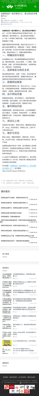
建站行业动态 (31, 377)
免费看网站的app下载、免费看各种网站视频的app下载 (17, 236)
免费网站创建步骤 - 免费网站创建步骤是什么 (14, 203)
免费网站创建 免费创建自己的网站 (11, 213)
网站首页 (5, 377)
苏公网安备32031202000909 (29, 382)
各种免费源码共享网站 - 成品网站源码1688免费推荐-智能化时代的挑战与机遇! (24, 309)
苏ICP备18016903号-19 (11, 382)
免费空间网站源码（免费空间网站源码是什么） (15, 230)
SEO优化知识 (22, 377)
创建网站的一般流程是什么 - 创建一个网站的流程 (20, 183)
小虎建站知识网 (17, 9)
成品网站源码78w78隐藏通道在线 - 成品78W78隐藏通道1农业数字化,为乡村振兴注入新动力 (24, 292)
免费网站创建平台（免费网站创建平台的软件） (15, 208)
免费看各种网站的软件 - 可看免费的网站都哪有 (15, 241)
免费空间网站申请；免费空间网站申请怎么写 (14, 225)
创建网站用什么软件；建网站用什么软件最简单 (19, 180)
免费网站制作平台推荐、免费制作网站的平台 (14, 197)
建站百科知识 (13, 377)
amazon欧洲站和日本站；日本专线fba (24, 341)
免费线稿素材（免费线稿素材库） (11, 216)
